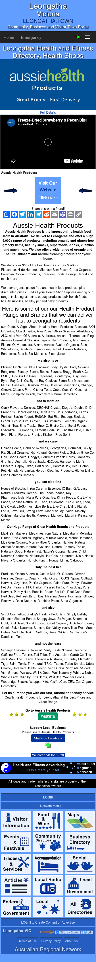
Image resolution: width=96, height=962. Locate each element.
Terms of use (28, 941)
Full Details (48, 112)
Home (9, 37)
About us (71, 941)
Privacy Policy (51, 941)
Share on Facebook (48, 738)
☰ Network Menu (48, 805)
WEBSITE (48, 716)
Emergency (31, 37)
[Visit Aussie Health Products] (48, 190)
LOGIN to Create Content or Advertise (48, 922)
